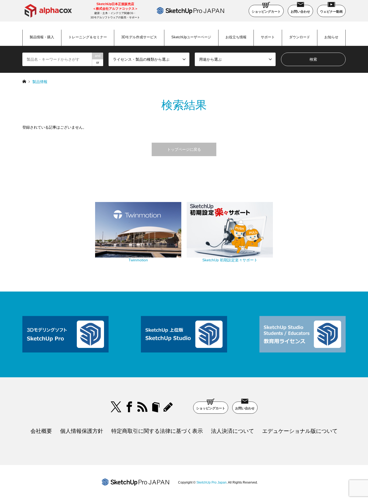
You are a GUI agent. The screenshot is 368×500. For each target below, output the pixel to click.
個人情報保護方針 (81, 431)
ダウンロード (299, 37)
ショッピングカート (266, 11)
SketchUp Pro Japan (211, 482)
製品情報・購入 (42, 37)
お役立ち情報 (236, 37)
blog (169, 407)
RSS (142, 407)
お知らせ (331, 37)
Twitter (116, 407)
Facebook (129, 407)
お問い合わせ (300, 11)
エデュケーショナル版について (300, 431)
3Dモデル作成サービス (139, 37)
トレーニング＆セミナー (87, 37)
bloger (155, 407)
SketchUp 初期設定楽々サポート (230, 260)
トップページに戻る (184, 149)
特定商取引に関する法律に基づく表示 (157, 431)
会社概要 (41, 431)
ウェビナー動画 (331, 11)
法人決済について (232, 431)
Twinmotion (138, 260)
